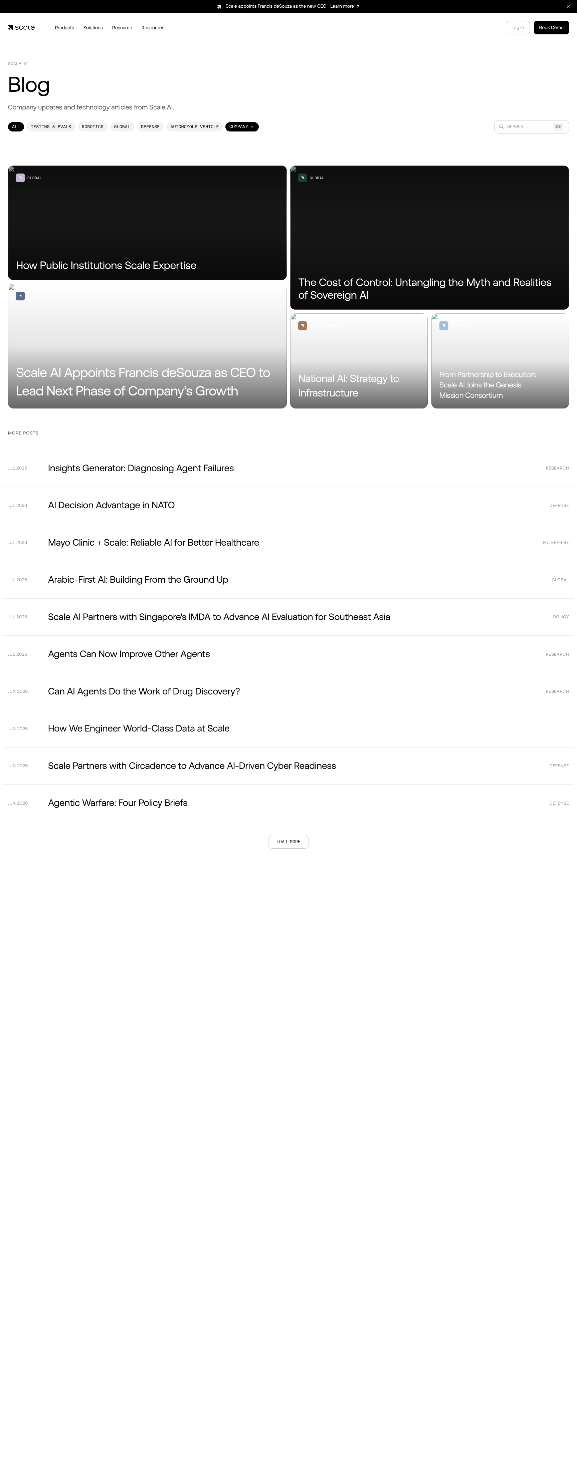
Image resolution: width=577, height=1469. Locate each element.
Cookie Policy (181, 1452)
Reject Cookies (409, 1448)
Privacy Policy (219, 1452)
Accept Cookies (457, 1448)
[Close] (492, 1436)
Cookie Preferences (358, 1448)
